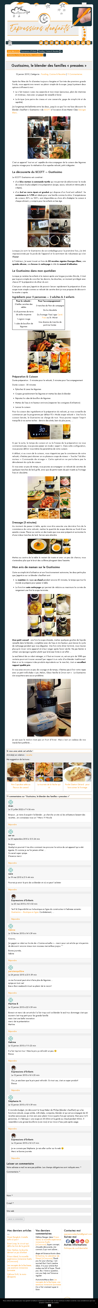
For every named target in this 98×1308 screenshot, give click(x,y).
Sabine (11, 929)
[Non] (96, 1303)
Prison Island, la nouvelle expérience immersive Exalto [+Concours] (19, 1259)
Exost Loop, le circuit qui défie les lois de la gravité (18, 1244)
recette (29, 755)
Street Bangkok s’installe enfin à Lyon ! (17, 1238)
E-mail (10, 1203)
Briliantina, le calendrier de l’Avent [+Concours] (47, 1257)
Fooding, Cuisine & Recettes (49, 51)
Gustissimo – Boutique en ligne (24, 912)
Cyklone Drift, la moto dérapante (16, 1275)
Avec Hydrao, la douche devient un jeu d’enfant (17, 1251)
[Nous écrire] (57, 42)
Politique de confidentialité (76, 1248)
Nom (10, 1195)
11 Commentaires (74, 74)
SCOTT (47, 109)
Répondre (12, 824)
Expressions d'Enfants (29, 51)
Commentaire (13, 1171)
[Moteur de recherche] (62, 42)
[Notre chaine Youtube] (83, 42)
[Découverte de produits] (51, 42)
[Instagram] (78, 42)
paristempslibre (16, 971)
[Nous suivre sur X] (73, 42)
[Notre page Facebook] (67, 42)
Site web (10, 1211)
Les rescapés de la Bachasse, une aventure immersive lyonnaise (19, 1268)
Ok (49, 1305)
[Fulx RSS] (88, 42)
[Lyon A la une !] (41, 42)
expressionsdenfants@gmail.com (78, 1234)
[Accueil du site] (10, 42)
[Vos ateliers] (46, 42)
